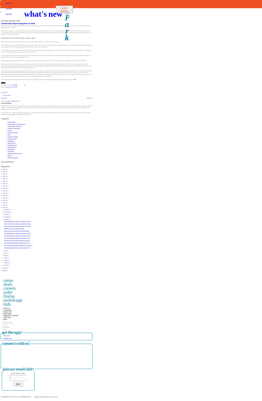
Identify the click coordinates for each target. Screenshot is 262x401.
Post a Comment (7, 95)
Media (4, 329)
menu (79, 8)
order (85, 8)
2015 (4, 195)
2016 (4, 193)
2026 (4, 169)
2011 (4, 205)
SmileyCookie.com (12, 145)
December (7, 209)
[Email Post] (24, 85)
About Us (6, 308)
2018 (4, 188)
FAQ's (9, 134)
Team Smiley (11, 151)
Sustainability (11, 149)
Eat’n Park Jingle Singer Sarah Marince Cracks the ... (17, 243)
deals (7, 284)
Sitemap (36, 396)
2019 (4, 186)
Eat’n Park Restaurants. (15, 396)
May (5, 255)
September (7, 217)
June (5, 253)
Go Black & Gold (12, 139)
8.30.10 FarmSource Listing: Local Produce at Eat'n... (17, 221)
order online (64, 9)
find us (78, 12)
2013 (4, 200)
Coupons (10, 130)
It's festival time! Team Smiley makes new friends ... (17, 240)
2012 (4, 203)
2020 (4, 183)
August (6, 219)
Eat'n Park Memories (13, 132)
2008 (4, 270)
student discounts (12, 147)
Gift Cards (7, 317)
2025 (4, 171)
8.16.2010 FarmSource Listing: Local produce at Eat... (17, 233)
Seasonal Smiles (12, 143)
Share (75, 79)
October (6, 214)
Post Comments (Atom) (14, 101)
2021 (4, 181)
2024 (4, 174)
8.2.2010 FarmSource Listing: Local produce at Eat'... (17, 247)
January (6, 265)
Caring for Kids (11, 122)
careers (9, 288)
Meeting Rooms (6, 327)
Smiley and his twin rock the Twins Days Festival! (16, 231)
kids (7, 304)
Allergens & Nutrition (10, 315)
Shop (5, 319)
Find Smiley (7, 314)
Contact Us (5, 324)
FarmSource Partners (13, 136)
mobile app (12, 300)
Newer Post (4, 98)
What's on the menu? (13, 157)
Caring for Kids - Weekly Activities (16, 124)
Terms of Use (54, 396)
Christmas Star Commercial (14, 126)
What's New (7, 312)
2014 (4, 198)
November (7, 212)
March (6, 260)
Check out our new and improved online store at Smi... (17, 226)
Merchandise (11, 141)
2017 (4, 191)
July (5, 250)
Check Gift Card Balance (8, 322)
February (6, 262)
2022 (4, 179)
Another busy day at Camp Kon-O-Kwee (18, 23)
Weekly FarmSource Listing (14, 153)
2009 (4, 268)
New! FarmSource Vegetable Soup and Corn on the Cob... (18, 245)
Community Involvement (11, 87)
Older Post (89, 98)
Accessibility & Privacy (44, 396)
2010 (4, 207)
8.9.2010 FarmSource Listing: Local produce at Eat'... (17, 235)
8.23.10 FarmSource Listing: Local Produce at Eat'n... (17, 223)
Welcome (10, 155)
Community (7, 310)
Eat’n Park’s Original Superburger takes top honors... (17, 238)
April (5, 258)
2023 (4, 176)
